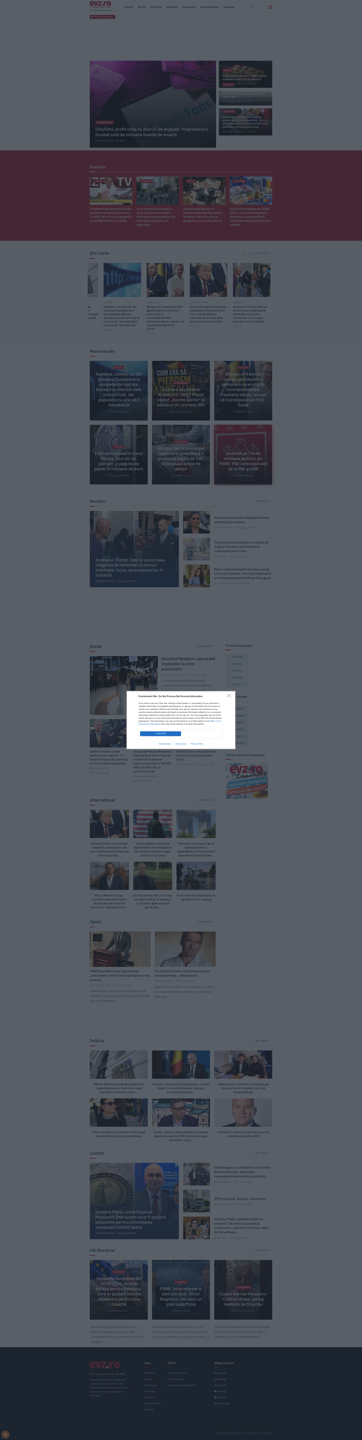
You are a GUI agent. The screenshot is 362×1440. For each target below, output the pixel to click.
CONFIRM (160, 734)
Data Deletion (165, 744)
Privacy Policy (197, 744)
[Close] (230, 696)
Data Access (181, 744)
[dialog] (181, 720)
